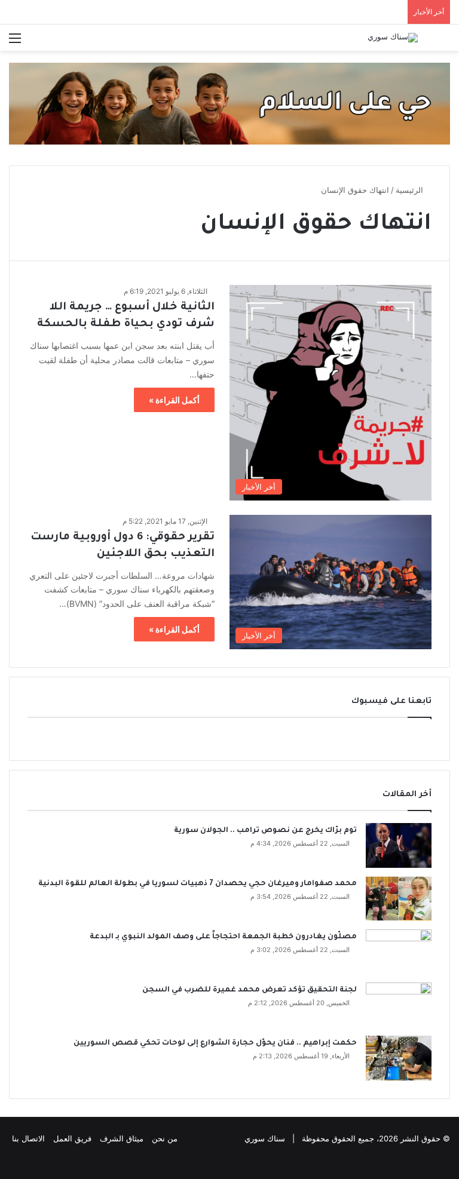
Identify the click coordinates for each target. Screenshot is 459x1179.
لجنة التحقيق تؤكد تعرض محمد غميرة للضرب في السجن (249, 990)
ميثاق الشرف (121, 1138)
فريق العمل (72, 1138)
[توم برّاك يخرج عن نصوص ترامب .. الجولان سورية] (399, 845)
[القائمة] (15, 42)
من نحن (165, 1138)
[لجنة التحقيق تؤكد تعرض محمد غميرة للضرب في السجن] (399, 1004)
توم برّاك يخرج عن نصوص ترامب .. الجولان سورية (265, 831)
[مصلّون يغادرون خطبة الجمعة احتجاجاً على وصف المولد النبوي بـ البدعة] (399, 951)
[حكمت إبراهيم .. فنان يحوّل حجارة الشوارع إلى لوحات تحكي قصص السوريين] (399, 1058)
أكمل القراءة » (174, 400)
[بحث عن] (444, 42)
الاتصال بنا (28, 1138)
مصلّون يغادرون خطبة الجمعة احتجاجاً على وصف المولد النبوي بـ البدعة (223, 937)
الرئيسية (411, 190)
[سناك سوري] (393, 37)
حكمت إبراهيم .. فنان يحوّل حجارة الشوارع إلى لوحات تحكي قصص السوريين (215, 1043)
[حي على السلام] (229, 103)
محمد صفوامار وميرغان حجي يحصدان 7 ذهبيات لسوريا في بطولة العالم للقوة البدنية (197, 884)
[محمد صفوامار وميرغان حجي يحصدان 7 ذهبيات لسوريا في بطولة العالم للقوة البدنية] (399, 898)
